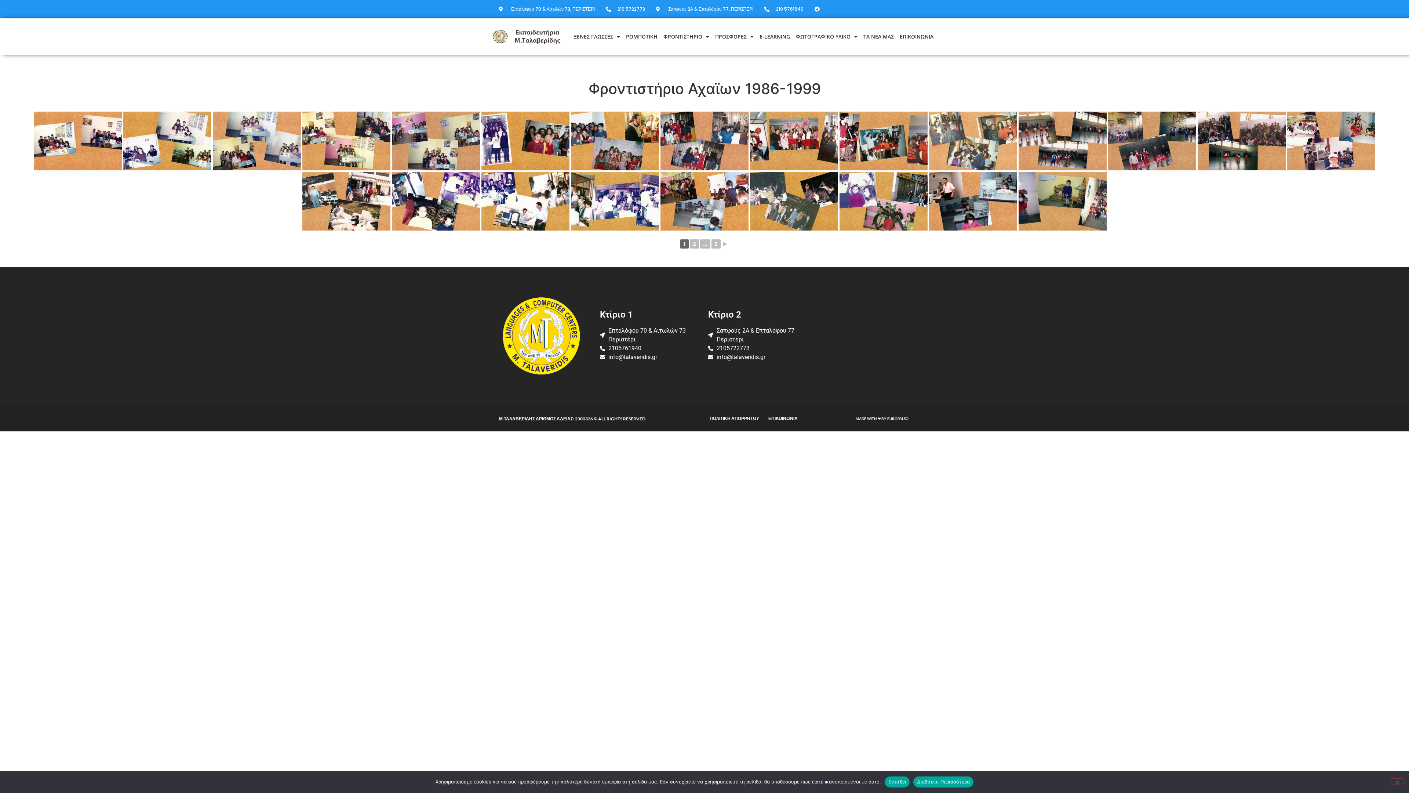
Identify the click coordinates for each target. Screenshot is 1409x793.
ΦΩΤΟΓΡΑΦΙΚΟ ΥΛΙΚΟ (823, 36)
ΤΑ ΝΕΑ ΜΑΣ (878, 36)
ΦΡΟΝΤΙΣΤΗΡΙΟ (682, 36)
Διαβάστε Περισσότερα (943, 782)
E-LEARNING (775, 36)
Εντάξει (897, 782)
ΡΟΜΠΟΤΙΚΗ (642, 36)
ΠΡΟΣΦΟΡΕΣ (731, 36)
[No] (1397, 781)
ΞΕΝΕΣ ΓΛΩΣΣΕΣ (593, 36)
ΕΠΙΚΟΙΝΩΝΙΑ (916, 36)
